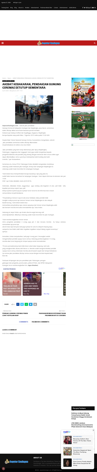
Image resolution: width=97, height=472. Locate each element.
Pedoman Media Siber (46, 7)
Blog (11, 7)
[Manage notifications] (3, 468)
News (4, 81)
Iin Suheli (6, 91)
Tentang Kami (5, 7)
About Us (20, 7)
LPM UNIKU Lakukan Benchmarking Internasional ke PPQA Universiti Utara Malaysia (82, 425)
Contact (56, 7)
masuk (12, 333)
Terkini (12, 81)
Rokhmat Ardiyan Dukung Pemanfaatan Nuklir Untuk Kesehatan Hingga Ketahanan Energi (81, 416)
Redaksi (27, 7)
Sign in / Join (18, 2)
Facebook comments (40, 322)
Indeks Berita (72, 7)
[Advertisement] (48, 25)
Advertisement (35, 7)
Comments (23, 322)
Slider (8, 81)
